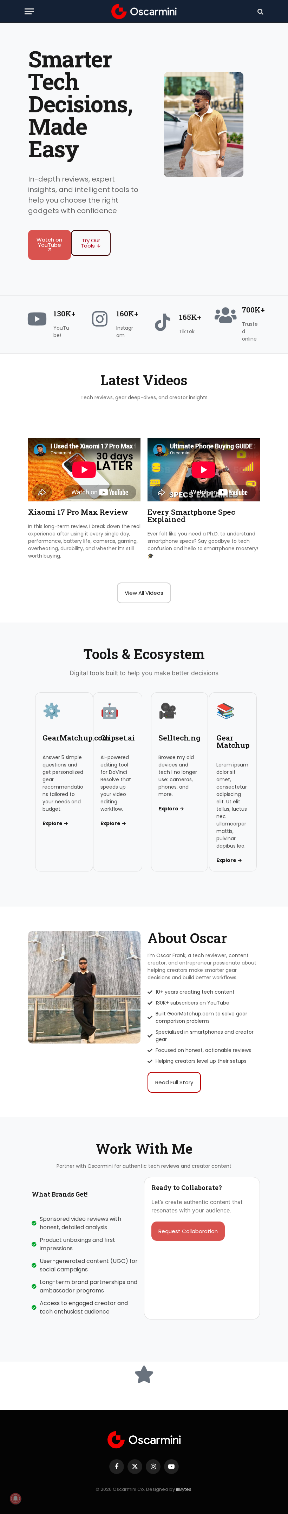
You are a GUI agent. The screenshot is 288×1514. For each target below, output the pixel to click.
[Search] (259, 11)
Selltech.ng (179, 738)
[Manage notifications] (15, 1498)
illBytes (183, 1489)
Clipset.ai (117, 738)
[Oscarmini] (144, 11)
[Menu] (29, 11)
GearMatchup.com (76, 738)
